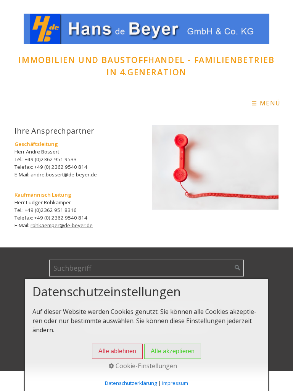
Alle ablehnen (117, 351)
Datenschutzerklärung (131, 383)
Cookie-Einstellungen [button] (145, 366)
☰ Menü (266, 103)
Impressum (175, 383)
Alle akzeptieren (173, 351)
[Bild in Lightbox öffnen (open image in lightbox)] (215, 167)
